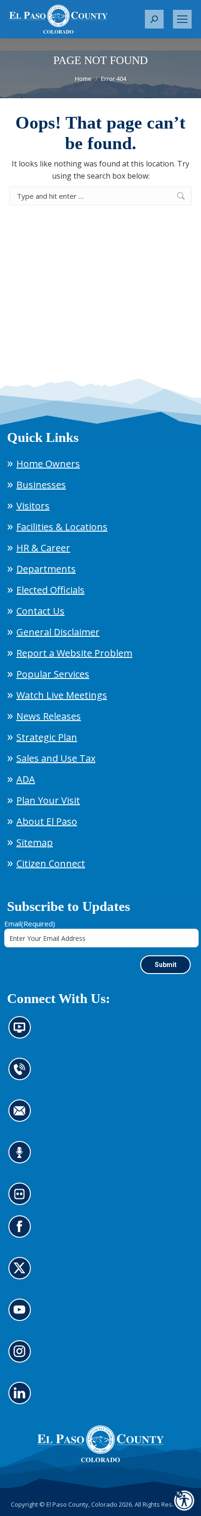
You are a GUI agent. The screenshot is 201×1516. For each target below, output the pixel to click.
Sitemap (34, 842)
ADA (25, 779)
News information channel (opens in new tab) (23, 1033)
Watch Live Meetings (61, 695)
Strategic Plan (46, 737)
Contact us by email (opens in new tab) (23, 1116)
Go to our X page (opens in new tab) (22, 1273)
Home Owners (48, 463)
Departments (46, 569)
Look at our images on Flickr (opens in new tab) (23, 1199)
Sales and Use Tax (55, 758)
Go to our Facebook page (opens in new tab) (22, 1232)
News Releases (48, 716)
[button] (154, 19)
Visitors (33, 505)
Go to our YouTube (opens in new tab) (22, 1315)
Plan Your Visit (48, 800)
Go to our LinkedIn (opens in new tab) (22, 1398)
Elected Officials (50, 590)
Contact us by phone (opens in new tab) (22, 1074)
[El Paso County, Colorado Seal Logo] (100, 1444)
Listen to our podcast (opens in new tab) (22, 1157)
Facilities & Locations (62, 526)
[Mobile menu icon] (182, 19)
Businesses (41, 484)
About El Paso (46, 821)
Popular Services (52, 674)
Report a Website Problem (74, 653)
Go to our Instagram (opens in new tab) (23, 1357)
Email (29, 923)
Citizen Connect (50, 863)
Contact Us (40, 611)
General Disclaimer (58, 632)
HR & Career (43, 547)
